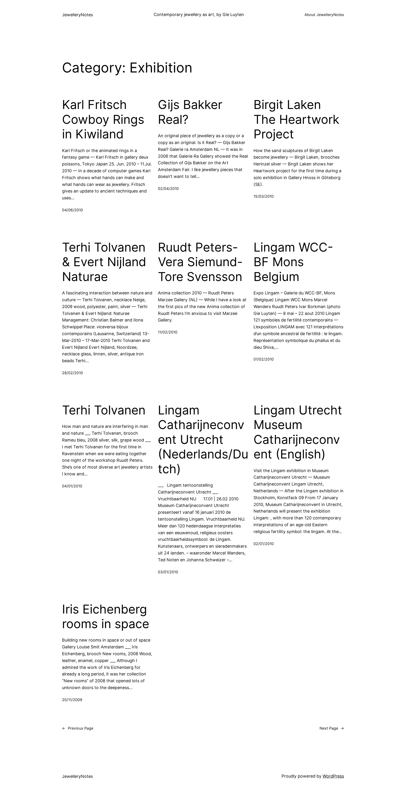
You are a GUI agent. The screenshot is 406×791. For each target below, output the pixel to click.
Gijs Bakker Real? (190, 112)
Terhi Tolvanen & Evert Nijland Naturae (104, 262)
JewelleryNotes (77, 14)
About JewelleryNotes (324, 14)
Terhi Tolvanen (103, 410)
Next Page (332, 728)
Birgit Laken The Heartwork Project (296, 119)
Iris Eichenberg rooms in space (105, 616)
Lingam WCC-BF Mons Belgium (293, 262)
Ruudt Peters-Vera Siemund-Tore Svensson (200, 262)
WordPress (333, 776)
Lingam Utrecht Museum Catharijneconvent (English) (298, 432)
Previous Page (77, 728)
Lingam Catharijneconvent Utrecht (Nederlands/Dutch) (203, 439)
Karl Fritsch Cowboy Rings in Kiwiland (103, 119)
